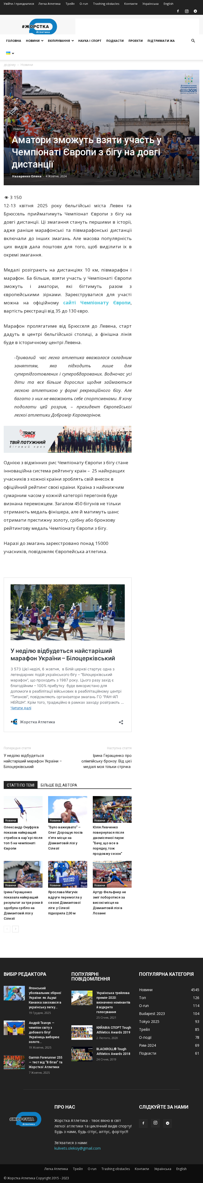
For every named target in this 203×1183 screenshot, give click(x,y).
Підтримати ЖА (161, 41)
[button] (193, 40)
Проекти (135, 41)
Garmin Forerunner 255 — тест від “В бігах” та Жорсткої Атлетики (45, 1062)
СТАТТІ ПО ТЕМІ (20, 785)
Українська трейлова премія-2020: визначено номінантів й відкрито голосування (113, 1002)
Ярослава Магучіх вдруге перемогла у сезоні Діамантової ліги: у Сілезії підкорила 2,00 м (65, 902)
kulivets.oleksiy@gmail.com (77, 1148)
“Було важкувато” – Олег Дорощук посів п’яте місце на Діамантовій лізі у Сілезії (65, 837)
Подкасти (115, 41)
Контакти (130, 4)
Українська (150, 4)
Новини (33, 41)
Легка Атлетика (49, 4)
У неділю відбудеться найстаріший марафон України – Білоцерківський (33, 761)
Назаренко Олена (26, 176)
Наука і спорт (90, 41)
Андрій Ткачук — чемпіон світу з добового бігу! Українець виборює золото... (44, 1032)
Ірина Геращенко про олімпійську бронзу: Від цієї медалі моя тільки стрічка (106, 761)
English (168, 4)
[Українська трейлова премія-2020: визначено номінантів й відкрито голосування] (82, 998)
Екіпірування (59, 41)
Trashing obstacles (106, 4)
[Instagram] (187, 11)
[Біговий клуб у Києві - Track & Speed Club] (68, 439)
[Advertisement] (137, 26)
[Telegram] (195, 11)
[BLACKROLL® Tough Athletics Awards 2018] (82, 1054)
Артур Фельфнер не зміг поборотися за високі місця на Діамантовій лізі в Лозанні (109, 902)
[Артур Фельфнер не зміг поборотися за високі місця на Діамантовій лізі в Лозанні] (112, 874)
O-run (84, 4)
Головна (13, 41)
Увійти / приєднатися (19, 4)
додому (10, 64)
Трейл (70, 4)
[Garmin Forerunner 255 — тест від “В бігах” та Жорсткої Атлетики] (14, 1062)
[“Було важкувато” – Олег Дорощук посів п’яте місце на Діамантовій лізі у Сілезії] (67, 809)
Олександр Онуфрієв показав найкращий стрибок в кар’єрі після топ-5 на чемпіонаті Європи (23, 837)
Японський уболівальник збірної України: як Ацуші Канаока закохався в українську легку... (45, 997)
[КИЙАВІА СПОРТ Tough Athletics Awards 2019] (82, 1032)
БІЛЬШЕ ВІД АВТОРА (59, 785)
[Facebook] (178, 11)
